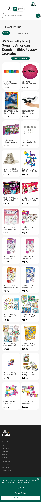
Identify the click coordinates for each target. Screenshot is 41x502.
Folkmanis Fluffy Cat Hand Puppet (10, 170)
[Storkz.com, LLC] (11, 433)
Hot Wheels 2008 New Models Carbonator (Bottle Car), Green (11, 112)
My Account (6, 445)
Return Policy (6, 467)
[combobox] (21, 15)
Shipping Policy (7, 471)
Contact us (5, 458)
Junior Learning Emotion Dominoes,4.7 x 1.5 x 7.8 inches (30, 228)
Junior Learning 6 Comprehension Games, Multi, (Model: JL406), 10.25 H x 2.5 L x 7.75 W (10, 345)
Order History (6, 448)
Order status (6, 451)
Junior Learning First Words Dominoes (28, 286)
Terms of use (6, 461)
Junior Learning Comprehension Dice (10, 228)
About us (4, 454)
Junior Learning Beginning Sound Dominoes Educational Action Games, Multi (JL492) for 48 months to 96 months (10, 286)
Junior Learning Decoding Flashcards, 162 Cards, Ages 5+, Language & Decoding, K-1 (9, 315)
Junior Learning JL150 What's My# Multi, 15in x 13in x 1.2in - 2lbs (11, 374)
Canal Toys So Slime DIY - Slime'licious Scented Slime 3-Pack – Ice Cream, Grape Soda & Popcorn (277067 (29, 403)
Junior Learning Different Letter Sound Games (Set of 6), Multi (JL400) (30, 345)
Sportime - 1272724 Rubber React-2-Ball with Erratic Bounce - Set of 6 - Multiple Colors (10, 83)
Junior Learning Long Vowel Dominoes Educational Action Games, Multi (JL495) (9, 257)
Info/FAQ (5, 442)
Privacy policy (6, 464)
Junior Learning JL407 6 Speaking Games (29, 315)
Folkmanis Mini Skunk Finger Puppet (28, 112)
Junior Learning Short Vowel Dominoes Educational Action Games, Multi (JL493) (28, 257)
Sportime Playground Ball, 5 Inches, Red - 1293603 (30, 83)
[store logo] (33, 4)
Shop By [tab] (6, 33)
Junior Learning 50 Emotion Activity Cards (30, 199)
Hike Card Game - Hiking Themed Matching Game (29, 374)
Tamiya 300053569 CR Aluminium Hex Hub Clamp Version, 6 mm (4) (29, 141)
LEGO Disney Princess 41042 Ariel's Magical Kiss (9, 141)
